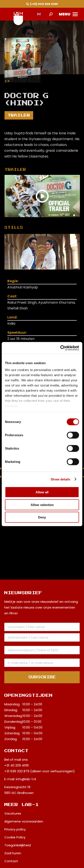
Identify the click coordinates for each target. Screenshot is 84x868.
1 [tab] (46, 273)
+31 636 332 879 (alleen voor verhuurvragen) (39, 771)
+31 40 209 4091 (16, 765)
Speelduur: (17, 332)
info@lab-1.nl (26, 779)
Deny (42, 517)
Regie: (13, 281)
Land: (12, 317)
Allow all (42, 492)
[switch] (73, 435)
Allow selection (42, 504)
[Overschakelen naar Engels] (39, 14)
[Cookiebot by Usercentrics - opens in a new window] (60, 348)
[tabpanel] (42, 252)
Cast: (12, 296)
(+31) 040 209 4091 (44, 4)
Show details (60, 479)
